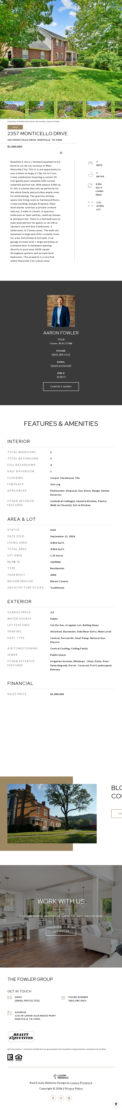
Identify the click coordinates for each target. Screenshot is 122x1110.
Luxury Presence (81, 1082)
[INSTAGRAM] (61, 1098)
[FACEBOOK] (53, 1098)
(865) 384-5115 (61, 354)
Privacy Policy (74, 1088)
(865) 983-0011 (77, 1000)
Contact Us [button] (61, 931)
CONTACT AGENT (61, 386)
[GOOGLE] (69, 1098)
